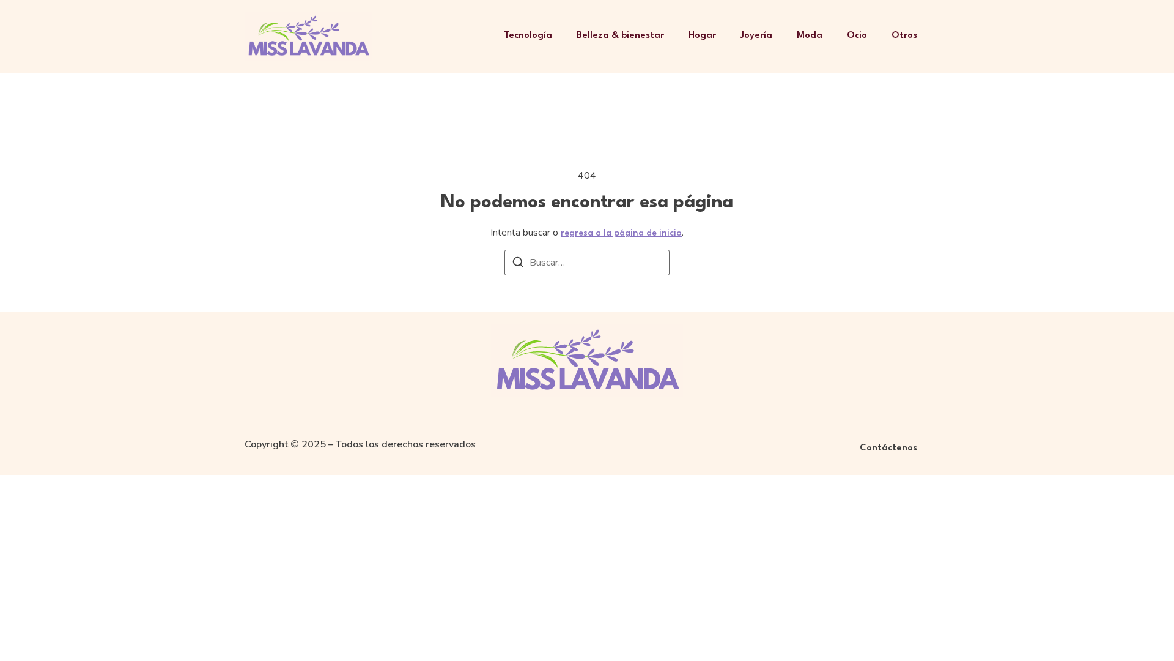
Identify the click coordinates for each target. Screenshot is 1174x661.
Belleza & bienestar (620, 35)
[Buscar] (518, 264)
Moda (809, 35)
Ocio (857, 35)
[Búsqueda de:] (587, 262)
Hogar (702, 35)
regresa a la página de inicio (621, 233)
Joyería (756, 35)
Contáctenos (888, 448)
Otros (904, 35)
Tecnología (528, 35)
